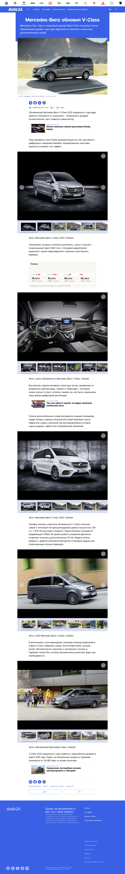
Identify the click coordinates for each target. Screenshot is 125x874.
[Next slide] (103, 187)
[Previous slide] (21, 187)
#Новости (70, 786)
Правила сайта (89, 849)
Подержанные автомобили (77, 9)
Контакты (87, 858)
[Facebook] (8, 868)
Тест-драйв (46, 9)
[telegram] (30, 103)
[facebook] (35, 103)
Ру (116, 9)
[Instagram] (27, 868)
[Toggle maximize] (103, 156)
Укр (110, 9)
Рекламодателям (90, 845)
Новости (36, 9)
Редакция (87, 853)
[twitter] (39, 103)
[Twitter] (13, 868)
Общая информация (90, 841)
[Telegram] (22, 868)
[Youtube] (17, 868)
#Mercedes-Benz (57, 786)
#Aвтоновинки (35, 786)
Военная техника (59, 9)
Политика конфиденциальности (94, 862)
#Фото (45, 786)
